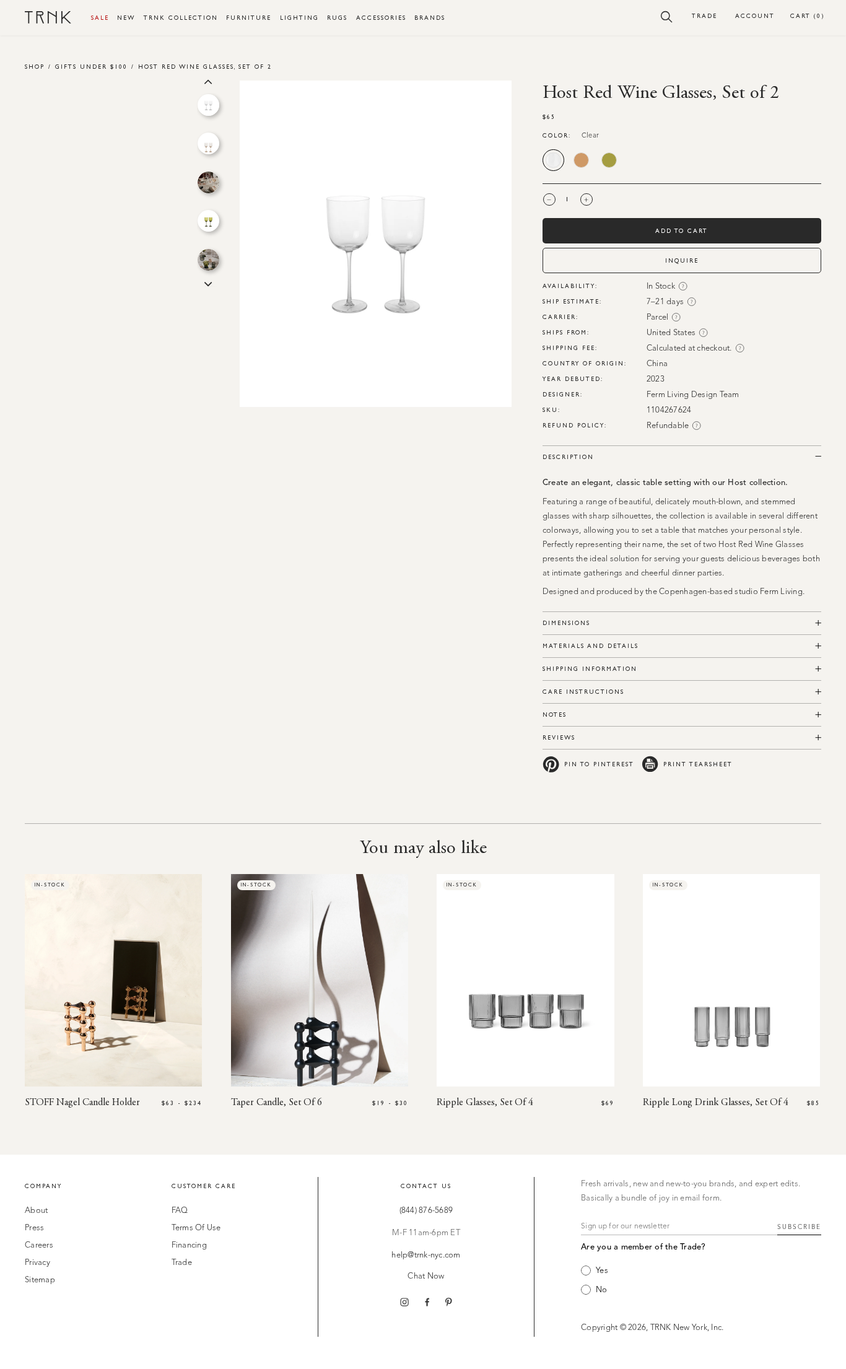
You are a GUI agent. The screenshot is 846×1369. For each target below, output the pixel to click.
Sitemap (40, 1280)
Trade (704, 15)
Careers (39, 1245)
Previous (208, 80)
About (36, 1211)
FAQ (180, 1211)
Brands (429, 17)
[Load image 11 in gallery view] (208, 143)
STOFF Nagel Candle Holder (82, 1103)
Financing (189, 1245)
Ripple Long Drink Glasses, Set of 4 (715, 1103)
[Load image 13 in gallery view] (208, 221)
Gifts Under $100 (91, 66)
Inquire (682, 260)
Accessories (381, 17)
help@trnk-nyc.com (425, 1255)
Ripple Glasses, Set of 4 (485, 1103)
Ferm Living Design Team (693, 395)
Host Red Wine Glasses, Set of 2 (205, 66)
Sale (100, 17)
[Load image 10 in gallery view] (208, 105)
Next (208, 283)
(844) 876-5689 (426, 1211)
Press (34, 1228)
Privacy (37, 1263)
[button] (666, 16)
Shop (35, 66)
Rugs (337, 17)
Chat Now (426, 1276)
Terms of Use (196, 1228)
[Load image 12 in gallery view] (208, 182)
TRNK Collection (181, 17)
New (126, 17)
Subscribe (799, 1227)
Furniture (248, 17)
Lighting (299, 17)
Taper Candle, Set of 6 (276, 1103)
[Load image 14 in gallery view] (208, 260)
